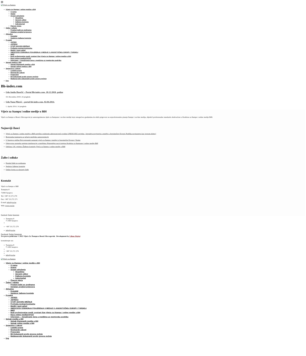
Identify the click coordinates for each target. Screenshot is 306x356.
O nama (13, 12)
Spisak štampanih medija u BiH (23, 64)
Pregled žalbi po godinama (21, 30)
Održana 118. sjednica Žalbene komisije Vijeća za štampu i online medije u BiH (35, 147)
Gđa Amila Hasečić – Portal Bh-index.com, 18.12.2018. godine (34, 92)
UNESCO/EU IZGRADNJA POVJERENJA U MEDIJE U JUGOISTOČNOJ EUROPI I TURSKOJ (44, 52)
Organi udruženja (17, 16)
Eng (7, 81)
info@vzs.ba (11, 202)
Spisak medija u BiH (13, 62)
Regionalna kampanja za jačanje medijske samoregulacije (27, 137)
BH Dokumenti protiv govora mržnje (24, 77)
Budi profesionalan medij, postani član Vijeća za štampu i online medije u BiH (41, 56)
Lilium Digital (74, 236)
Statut (13, 14)
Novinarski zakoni (18, 72)
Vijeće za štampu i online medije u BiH (21, 9)
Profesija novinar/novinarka (21, 48)
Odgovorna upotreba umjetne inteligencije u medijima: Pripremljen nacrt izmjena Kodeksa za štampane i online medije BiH (52, 143)
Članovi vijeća (16, 26)
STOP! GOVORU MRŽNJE (20, 46)
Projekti (9, 40)
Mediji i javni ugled (18, 50)
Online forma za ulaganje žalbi (17, 170)
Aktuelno (9, 34)
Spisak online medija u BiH (21, 66)
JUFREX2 (14, 44)
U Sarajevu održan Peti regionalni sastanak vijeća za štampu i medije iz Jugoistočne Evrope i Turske (43, 140)
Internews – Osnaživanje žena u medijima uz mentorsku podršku (36, 60)
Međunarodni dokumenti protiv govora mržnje (28, 79)
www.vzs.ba (9, 206)
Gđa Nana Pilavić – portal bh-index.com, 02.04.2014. (30, 102)
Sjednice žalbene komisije (21, 38)
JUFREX (13, 42)
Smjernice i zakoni (13, 68)
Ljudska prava (16, 70)
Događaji (14, 36)
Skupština (19, 18)
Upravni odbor (20, 20)
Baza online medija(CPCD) (21, 58)
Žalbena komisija (22, 22)
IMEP (12, 54)
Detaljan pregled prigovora (21, 32)
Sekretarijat (20, 24)
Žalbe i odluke (11, 28)
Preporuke (15, 75)
